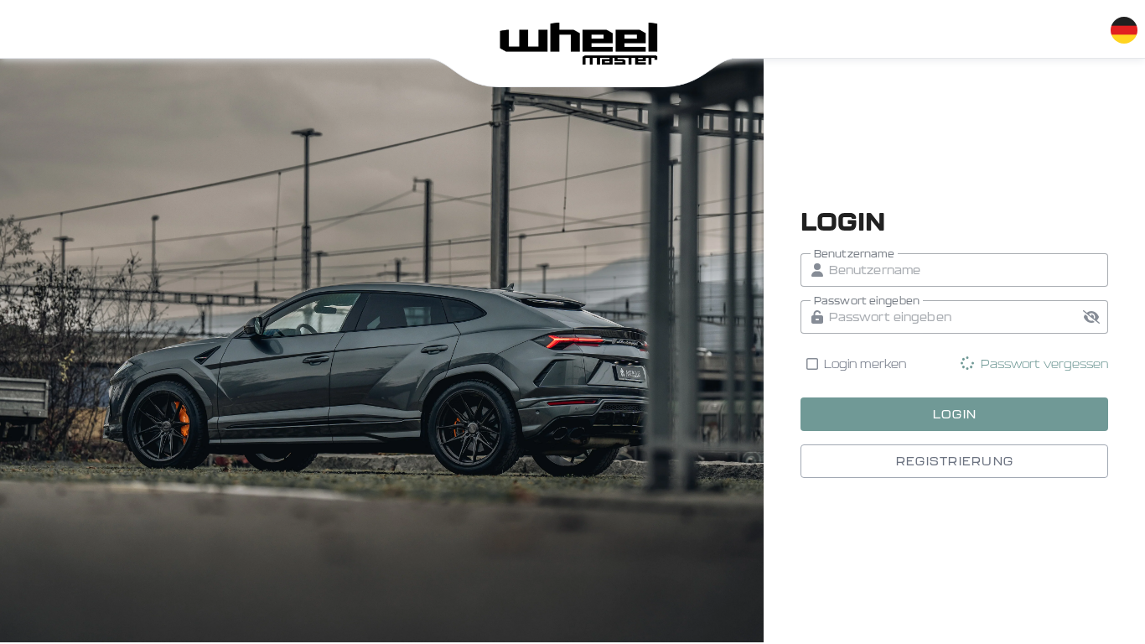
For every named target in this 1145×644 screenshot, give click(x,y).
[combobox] (1123, 27)
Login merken (865, 363)
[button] (1091, 317)
